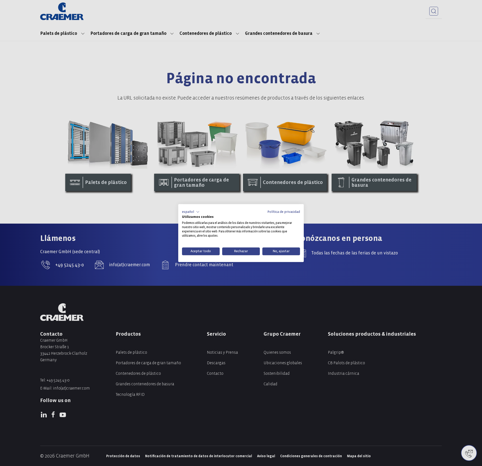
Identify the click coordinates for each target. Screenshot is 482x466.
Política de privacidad (283, 212)
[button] (191, 212)
